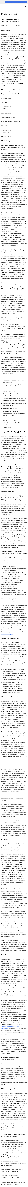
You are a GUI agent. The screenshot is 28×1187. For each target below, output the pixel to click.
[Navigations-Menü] (25, 6)
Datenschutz (18, 1184)
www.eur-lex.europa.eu (7, 634)
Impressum (11, 1184)
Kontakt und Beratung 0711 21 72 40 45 (16, 2)
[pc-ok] (2, 6)
